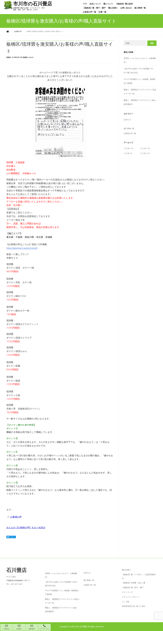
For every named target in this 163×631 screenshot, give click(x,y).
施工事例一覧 (140, 8)
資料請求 (32, 629)
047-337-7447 (44, 629)
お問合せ (6, 629)
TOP (85, 4)
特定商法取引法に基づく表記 (133, 606)
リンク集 (125, 601)
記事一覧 (102, 12)
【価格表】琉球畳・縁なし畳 (133, 583)
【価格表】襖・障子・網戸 (94, 8)
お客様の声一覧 (89, 12)
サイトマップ (127, 592)
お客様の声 (16, 516)
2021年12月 (145, 148)
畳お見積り (113, 8)
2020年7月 (128, 153)
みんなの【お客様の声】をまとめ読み (25, 527)
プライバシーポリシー (131, 597)
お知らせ (127, 119)
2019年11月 (145, 153)
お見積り (19, 629)
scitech (30, 57)
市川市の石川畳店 (32, 3)
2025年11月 (128, 148)
